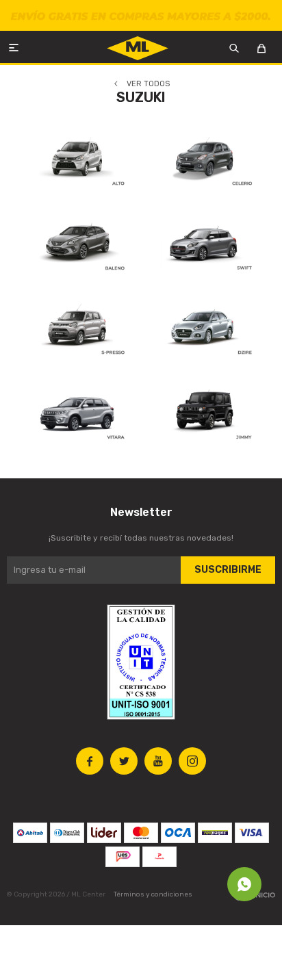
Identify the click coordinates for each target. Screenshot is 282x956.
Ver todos (148, 83)
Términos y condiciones (153, 894)
